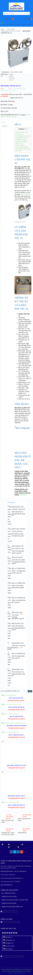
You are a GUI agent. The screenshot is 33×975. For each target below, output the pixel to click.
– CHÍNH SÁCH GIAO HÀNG (9, 896)
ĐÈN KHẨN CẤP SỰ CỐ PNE (10, 31)
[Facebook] (11, 851)
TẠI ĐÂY (23, 495)
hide (26, 129)
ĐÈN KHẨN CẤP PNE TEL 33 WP (16, 765)
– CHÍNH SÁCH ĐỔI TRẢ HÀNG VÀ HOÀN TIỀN (14, 900)
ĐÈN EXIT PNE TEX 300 (16, 698)
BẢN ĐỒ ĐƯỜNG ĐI (6, 885)
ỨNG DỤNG (20, 145)
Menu (3, 22)
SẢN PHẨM (11, 29)
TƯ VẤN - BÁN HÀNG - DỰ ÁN (10, 816)
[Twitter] (14, 851)
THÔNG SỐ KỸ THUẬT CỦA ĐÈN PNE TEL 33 (21, 141)
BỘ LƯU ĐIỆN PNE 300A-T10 (16, 805)
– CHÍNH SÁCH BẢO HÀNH (8, 903)
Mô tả (3, 122)
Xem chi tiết (16, 750)
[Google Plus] (21, 851)
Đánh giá (4, 126)
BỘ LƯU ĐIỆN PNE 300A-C (16, 735)
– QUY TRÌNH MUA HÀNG (8, 893)
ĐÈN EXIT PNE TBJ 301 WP (16, 707)
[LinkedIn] (18, 851)
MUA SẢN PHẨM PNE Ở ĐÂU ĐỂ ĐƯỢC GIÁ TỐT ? (22, 149)
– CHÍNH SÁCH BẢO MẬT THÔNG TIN (11, 906)
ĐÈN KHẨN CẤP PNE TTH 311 (16, 796)
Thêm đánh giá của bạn (20, 88)
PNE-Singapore (25, 194)
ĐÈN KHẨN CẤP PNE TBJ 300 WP (16, 725)
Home (2, 29)
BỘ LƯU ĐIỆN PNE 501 (16, 716)
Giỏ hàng (28, 18)
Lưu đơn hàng (7, 18)
